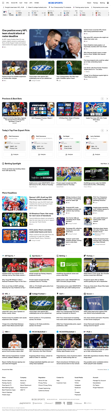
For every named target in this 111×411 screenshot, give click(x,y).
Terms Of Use (42, 380)
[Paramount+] (48, 403)
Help (58, 380)
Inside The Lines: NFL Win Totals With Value (96, 113)
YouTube (77, 380)
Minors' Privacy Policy (45, 385)
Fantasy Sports (6, 383)
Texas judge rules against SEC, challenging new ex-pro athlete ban (41, 71)
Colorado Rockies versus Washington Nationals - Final (86, 13)
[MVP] (69, 402)
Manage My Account (99, 380)
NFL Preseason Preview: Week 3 (41, 113)
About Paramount (25, 385)
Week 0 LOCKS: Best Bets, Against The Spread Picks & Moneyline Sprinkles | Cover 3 (14, 113)
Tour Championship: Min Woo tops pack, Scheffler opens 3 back (69, 71)
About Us (23, 380)
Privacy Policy (42, 383)
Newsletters (97, 383)
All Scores (11, 13)
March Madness (7, 392)
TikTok (77, 383)
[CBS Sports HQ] (52, 399)
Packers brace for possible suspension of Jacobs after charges (14, 71)
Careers (22, 383)
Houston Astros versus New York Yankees (22, 13)
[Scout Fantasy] (78, 403)
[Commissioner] (60, 402)
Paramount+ (24, 387)
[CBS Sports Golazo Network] (69, 399)
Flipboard (78, 395)
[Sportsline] (37, 403)
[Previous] (102, 98)
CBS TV (22, 390)
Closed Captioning (44, 388)
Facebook (78, 387)
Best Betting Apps (8, 387)
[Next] (107, 98)
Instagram (78, 385)
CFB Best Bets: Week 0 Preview (69, 113)
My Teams (96, 385)
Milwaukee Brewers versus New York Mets (54, 13)
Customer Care (61, 383)
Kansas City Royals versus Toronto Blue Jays (38, 13)
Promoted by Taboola (102, 369)
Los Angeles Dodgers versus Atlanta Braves (70, 13)
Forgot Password (98, 387)
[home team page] (7, 146)
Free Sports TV (7, 385)
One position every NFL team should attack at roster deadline (42, 43)
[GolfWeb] (88, 403)
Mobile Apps (6, 395)
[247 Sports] (25, 403)
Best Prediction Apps (8, 390)
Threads (77, 392)
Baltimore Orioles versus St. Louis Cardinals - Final (102, 13)
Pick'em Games (7, 380)
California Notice (43, 391)
